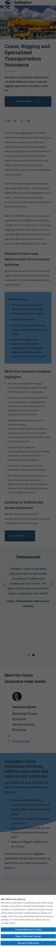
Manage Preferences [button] (28, 943)
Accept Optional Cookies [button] (28, 929)
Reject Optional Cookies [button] (28, 936)
